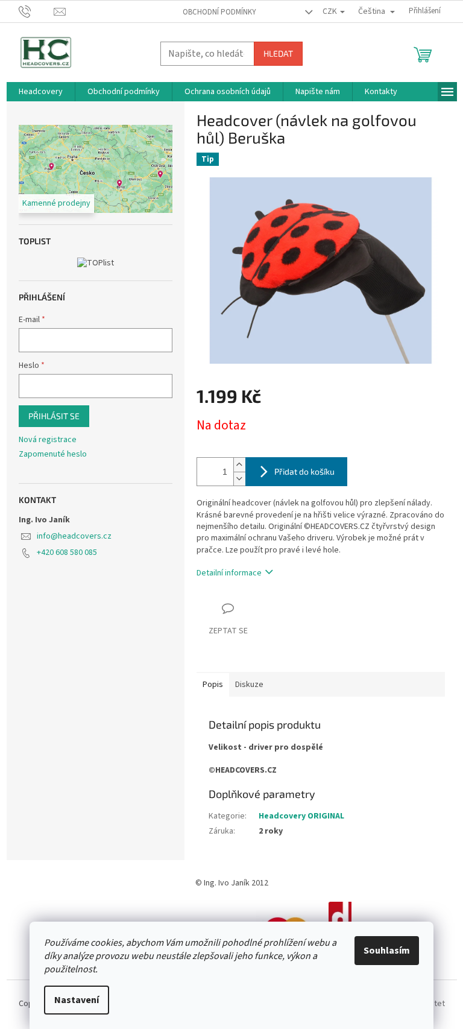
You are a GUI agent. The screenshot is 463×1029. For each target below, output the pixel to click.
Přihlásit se (54, 416)
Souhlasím (387, 950)
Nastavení (76, 1000)
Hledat (278, 53)
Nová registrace (48, 440)
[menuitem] (41, 91)
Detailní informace (229, 573)
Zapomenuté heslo (53, 454)
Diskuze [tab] (249, 685)
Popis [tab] (213, 685)
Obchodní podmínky (219, 12)
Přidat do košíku (304, 471)
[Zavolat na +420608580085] (36, 10)
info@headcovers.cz (74, 536)
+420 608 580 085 (67, 552)
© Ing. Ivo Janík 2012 (231, 883)
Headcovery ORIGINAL (301, 816)
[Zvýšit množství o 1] (239, 465)
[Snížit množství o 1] (239, 479)
